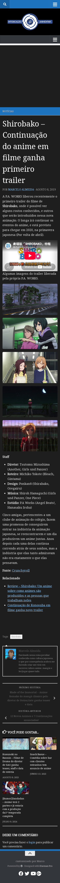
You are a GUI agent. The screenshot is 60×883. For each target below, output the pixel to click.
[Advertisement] (30, 75)
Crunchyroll (21, 570)
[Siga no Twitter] (27, 873)
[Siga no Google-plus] (39, 873)
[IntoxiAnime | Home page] (30, 21)
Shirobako (16, 636)
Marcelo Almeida (21, 189)
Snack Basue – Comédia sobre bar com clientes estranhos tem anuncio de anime (41, 761)
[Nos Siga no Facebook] (21, 873)
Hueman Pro (46, 865)
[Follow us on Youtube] (33, 873)
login (32, 842)
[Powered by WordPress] (21, 866)
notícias (8, 111)
